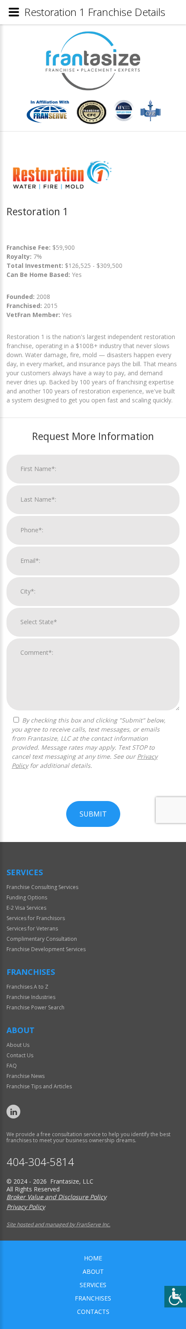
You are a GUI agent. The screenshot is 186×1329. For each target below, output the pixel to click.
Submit (93, 814)
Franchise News (25, 1076)
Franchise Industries (30, 997)
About (93, 1271)
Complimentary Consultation (41, 939)
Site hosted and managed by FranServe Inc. (58, 1224)
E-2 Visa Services (26, 907)
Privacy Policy (25, 1207)
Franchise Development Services (46, 949)
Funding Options (26, 897)
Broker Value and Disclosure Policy (56, 1197)
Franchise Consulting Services (42, 887)
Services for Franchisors (35, 918)
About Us (17, 1045)
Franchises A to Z (27, 986)
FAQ (11, 1065)
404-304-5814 (40, 1161)
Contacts (93, 1311)
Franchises (93, 1298)
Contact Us (19, 1055)
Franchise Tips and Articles (39, 1086)
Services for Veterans (32, 928)
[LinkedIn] (13, 1111)
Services (93, 1285)
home (93, 1258)
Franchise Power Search (35, 1007)
